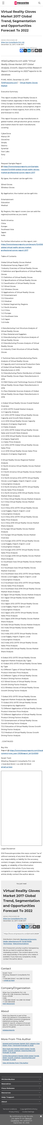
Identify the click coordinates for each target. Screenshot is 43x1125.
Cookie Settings (28, 1112)
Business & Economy (28, 939)
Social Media (26, 941)
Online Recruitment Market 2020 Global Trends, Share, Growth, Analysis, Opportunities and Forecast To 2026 (21, 1058)
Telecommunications (21, 944)
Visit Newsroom (9, 1004)
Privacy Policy (14, 1112)
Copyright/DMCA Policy (28, 1109)
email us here (6, 767)
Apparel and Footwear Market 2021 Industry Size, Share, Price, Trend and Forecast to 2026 (21, 1044)
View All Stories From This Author (15, 1063)
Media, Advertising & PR (12, 941)
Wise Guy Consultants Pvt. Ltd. (12, 42)
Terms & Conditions (10, 1109)
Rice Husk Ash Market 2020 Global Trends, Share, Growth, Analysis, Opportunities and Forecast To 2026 (19, 1050)
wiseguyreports (9, 1030)
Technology (7, 944)
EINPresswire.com (9, 83)
